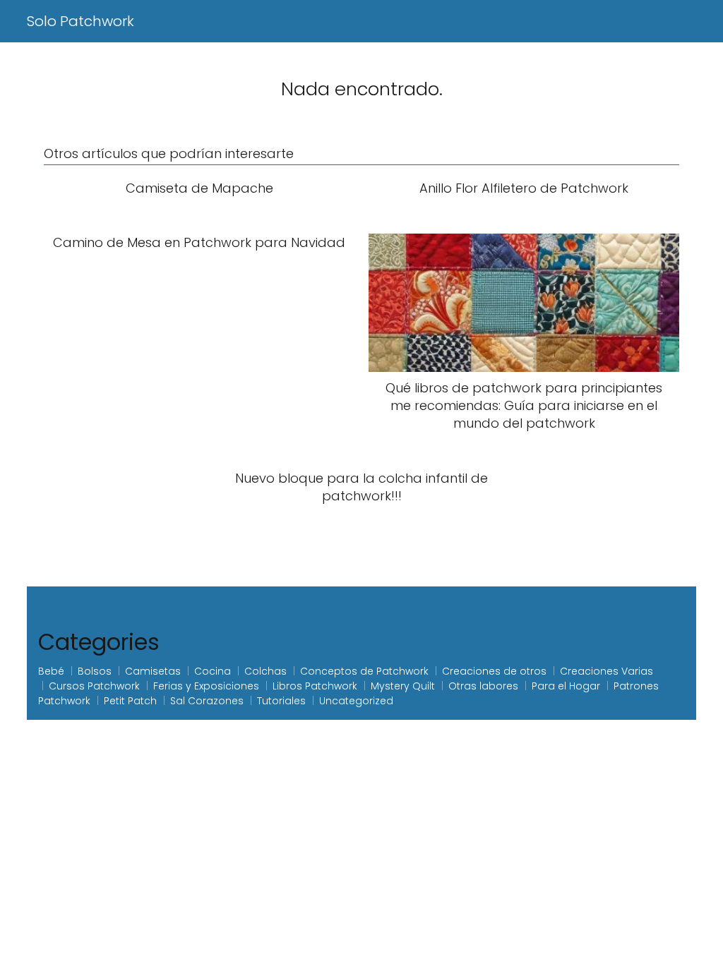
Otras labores (483, 686)
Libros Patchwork (315, 686)
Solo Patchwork (80, 21)
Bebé (51, 671)
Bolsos (95, 671)
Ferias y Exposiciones (206, 686)
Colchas (265, 671)
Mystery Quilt (403, 686)
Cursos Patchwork (94, 686)
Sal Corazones (207, 701)
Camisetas (153, 671)
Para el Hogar (566, 686)
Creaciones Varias (606, 671)
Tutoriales (281, 701)
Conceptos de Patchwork (364, 671)
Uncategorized (356, 701)
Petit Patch (130, 701)
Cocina (212, 671)
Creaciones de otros (494, 671)
